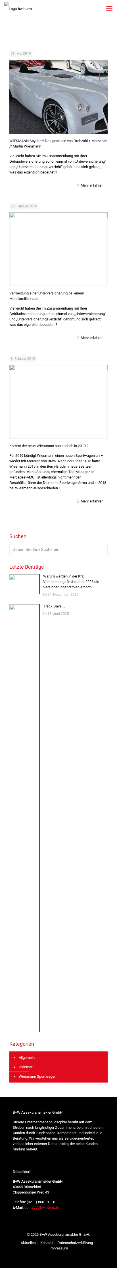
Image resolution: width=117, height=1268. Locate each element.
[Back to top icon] (105, 1256)
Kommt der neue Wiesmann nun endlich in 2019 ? (48, 446)
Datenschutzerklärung (75, 1243)
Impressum (58, 1248)
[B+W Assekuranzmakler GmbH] (18, 8)
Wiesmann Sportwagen (37, 1076)
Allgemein (27, 1057)
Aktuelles (28, 1243)
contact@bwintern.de (41, 1207)
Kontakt (46, 1243)
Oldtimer (25, 1067)
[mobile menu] (109, 8)
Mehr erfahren (92, 185)
